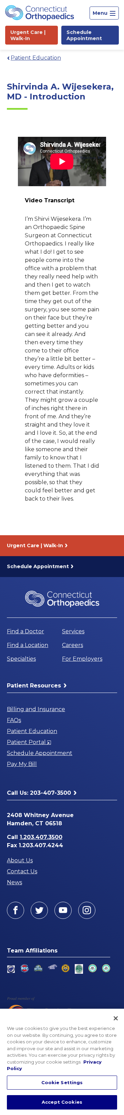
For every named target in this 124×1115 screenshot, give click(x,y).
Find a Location (27, 645)
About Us (20, 860)
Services (73, 631)
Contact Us (22, 871)
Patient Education (36, 58)
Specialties (21, 659)
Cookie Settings (62, 1082)
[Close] (115, 1018)
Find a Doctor (25, 631)
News (14, 882)
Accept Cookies (62, 1102)
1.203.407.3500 (41, 837)
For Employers (82, 659)
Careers (72, 645)
